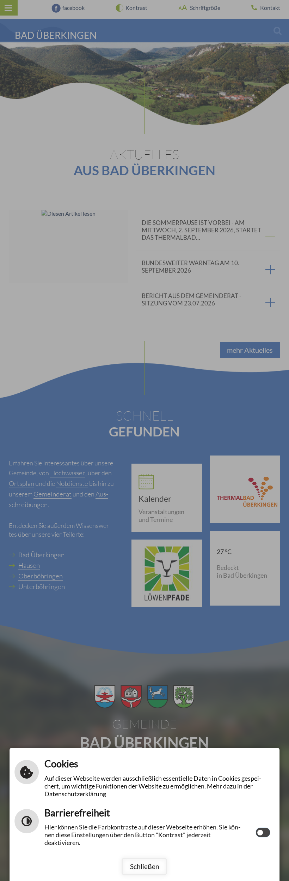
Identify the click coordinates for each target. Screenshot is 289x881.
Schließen (144, 866)
